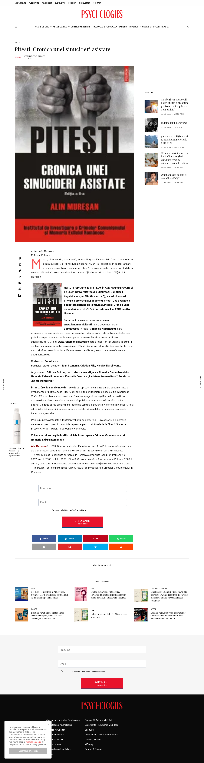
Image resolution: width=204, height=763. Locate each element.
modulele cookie (33, 741)
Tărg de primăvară (55, 734)
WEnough (89, 744)
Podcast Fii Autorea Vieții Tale (99, 720)
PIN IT (84, 281)
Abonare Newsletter (55, 729)
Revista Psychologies (35, 56)
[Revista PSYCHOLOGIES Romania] (102, 14)
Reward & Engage (93, 748)
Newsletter (84, 3)
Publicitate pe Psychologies (59, 724)
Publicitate (34, 3)
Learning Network (93, 739)
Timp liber (155, 588)
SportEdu (89, 729)
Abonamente (20, 3)
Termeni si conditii (54, 739)
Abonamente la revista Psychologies (63, 720)
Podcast (72, 3)
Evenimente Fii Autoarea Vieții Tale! (101, 724)
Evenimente (60, 3)
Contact (97, 3)
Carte (18, 42)
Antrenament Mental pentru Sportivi (101, 734)
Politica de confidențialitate (58, 748)
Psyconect (47, 3)
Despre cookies (53, 744)
